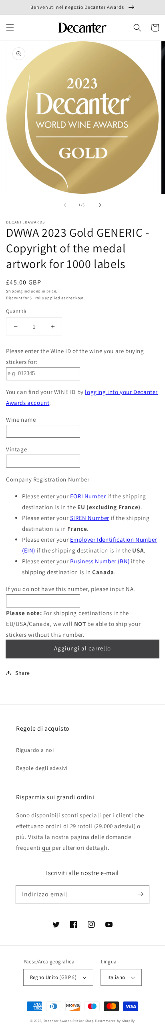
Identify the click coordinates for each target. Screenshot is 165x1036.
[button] (10, 28)
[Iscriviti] (140, 894)
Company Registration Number (47, 479)
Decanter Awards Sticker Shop (69, 1020)
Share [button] (22, 672)
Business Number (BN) (100, 561)
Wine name (21, 419)
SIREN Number (89, 518)
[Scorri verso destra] (100, 205)
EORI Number (88, 496)
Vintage (16, 449)
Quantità (16, 311)
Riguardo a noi (35, 750)
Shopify (128, 1020)
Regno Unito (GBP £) (53, 977)
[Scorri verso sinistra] (65, 205)
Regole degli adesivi (41, 768)
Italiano (116, 977)
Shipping (14, 291)
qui (46, 847)
